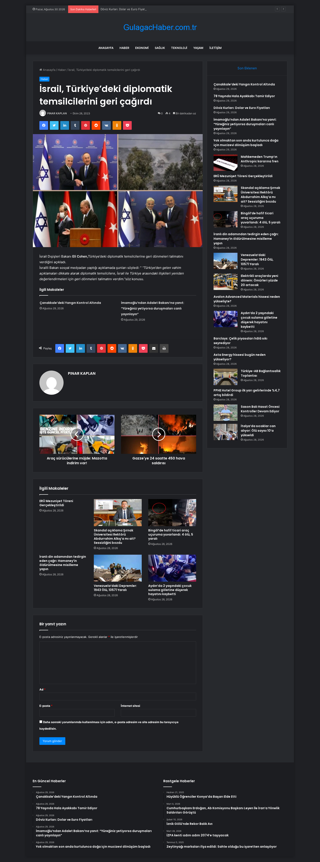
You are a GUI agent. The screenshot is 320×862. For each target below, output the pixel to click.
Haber (124, 48)
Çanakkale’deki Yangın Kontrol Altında (70, 303)
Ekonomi (142, 48)
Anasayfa (105, 48)
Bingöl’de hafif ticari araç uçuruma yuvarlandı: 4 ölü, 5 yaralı (170, 534)
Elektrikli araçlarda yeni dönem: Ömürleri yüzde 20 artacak (259, 280)
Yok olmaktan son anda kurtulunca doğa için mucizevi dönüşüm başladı (246, 142)
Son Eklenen (247, 68)
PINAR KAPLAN (57, 113)
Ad (42, 689)
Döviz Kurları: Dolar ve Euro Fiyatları (125, 9)
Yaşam (198, 48)
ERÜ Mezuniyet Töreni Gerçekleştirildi (56, 503)
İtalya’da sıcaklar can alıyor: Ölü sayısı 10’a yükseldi (258, 430)
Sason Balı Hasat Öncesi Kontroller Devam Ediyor (260, 408)
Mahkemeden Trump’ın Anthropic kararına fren (259, 159)
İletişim (215, 48)
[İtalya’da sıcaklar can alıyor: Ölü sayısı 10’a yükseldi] (225, 432)
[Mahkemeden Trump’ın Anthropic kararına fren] (225, 163)
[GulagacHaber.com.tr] (160, 27)
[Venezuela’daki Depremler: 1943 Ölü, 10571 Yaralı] (118, 568)
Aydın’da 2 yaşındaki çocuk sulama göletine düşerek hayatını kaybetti (170, 590)
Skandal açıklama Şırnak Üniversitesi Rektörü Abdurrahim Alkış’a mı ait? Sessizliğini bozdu (115, 536)
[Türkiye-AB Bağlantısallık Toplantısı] (225, 377)
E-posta (45, 705)
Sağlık (160, 48)
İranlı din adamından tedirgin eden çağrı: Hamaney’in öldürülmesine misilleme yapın (62, 562)
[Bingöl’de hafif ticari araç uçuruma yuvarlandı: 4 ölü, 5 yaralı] (172, 512)
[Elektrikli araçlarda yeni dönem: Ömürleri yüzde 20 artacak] (225, 282)
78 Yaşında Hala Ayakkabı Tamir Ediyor (244, 96)
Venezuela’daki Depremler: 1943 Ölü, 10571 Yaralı (115, 588)
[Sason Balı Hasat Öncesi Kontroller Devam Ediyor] (225, 412)
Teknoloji (179, 48)
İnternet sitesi (130, 705)
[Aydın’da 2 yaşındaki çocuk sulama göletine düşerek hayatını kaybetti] (172, 568)
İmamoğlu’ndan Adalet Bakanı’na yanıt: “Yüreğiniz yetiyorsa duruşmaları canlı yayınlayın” (152, 308)
